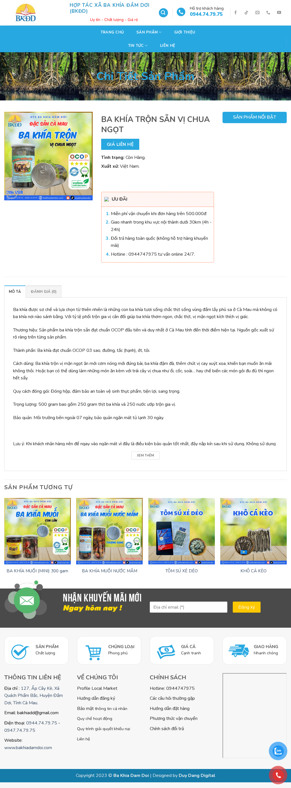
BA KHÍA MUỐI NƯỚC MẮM (109, 571)
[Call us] (268, 12)
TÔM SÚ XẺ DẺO (181, 571)
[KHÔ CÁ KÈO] (253, 531)
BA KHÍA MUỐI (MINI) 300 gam (37, 571)
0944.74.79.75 (41, 723)
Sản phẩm (147, 32)
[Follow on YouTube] (279, 12)
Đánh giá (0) (44, 291)
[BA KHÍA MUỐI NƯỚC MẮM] (109, 531)
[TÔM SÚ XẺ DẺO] (181, 531)
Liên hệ (167, 45)
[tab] (15, 291)
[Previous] (4, 542)
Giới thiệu (185, 32)
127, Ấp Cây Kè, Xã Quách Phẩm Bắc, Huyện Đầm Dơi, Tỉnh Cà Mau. (33, 695)
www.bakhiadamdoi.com (28, 748)
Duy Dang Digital (197, 775)
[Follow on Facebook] (236, 12)
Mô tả (15, 291)
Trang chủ (112, 32)
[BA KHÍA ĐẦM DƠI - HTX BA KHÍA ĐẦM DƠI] (32, 13)
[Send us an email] (257, 12)
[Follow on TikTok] (246, 12)
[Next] (286, 542)
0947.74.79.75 (19, 730)
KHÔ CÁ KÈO (253, 571)
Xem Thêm (145, 455)
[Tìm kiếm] (163, 13)
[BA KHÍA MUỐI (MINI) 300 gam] (37, 531)
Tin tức (136, 45)
